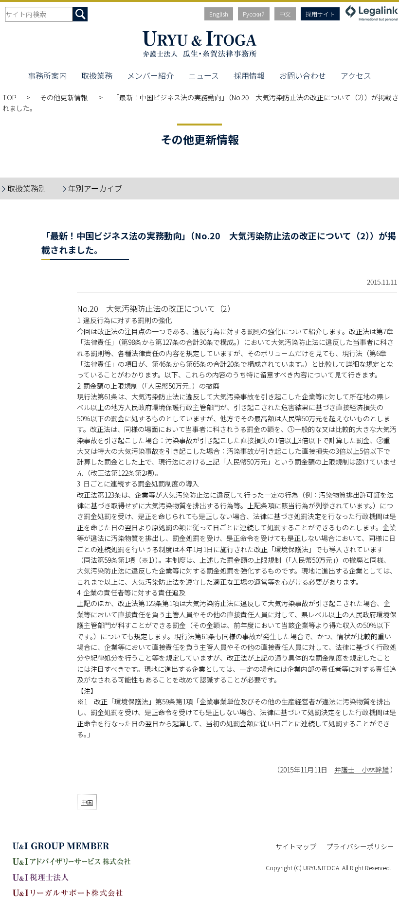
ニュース (203, 75)
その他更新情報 (64, 97)
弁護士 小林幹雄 (361, 769)
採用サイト (320, 14)
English (218, 14)
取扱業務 (96, 75)
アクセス (356, 75)
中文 (285, 14)
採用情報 (249, 75)
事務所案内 (47, 75)
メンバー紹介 (150, 75)
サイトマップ (295, 846)
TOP (9, 97)
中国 (87, 802)
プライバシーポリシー (360, 846)
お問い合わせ (302, 75)
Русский (254, 14)
